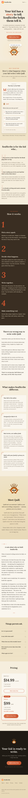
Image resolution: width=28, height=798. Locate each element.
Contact (20, 782)
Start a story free (14, 691)
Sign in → (24, 2)
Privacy (11, 782)
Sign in (3, 782)
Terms (16, 782)
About (7, 782)
